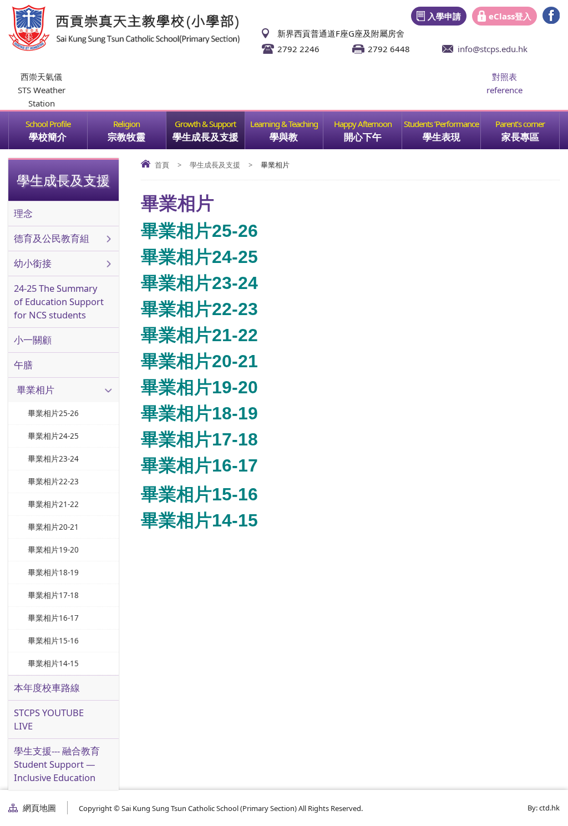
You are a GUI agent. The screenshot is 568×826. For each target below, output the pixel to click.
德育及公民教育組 (51, 238)
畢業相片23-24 (199, 283)
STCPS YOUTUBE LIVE (49, 719)
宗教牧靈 (126, 136)
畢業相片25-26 (199, 231)
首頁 (162, 165)
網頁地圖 (39, 807)
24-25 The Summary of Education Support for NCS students (59, 301)
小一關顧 (33, 339)
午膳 (23, 364)
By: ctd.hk (544, 808)
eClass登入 (510, 16)
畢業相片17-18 (199, 439)
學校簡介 (48, 136)
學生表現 (441, 136)
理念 (23, 213)
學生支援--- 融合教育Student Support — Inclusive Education (57, 764)
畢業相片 (35, 389)
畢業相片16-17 (199, 465)
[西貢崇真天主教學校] (124, 47)
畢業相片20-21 (199, 361)
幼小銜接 (33, 263)
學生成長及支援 (206, 136)
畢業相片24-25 (199, 257)
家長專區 (520, 136)
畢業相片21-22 (199, 335)
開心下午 (363, 136)
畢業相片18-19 (199, 413)
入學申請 (444, 16)
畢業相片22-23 (199, 309)
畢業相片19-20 (199, 387)
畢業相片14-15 (199, 520)
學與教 (284, 136)
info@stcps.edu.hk (493, 48)
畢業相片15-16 (199, 494)
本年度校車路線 (47, 687)
